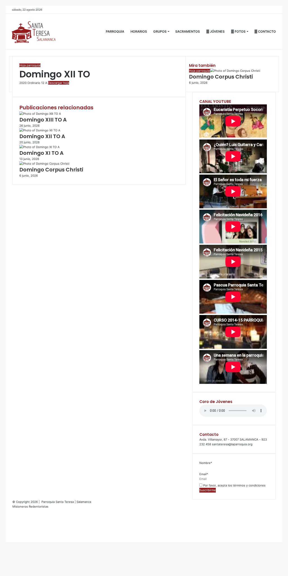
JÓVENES (217, 31)
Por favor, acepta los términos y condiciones (234, 485)
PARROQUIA (115, 31)
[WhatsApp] (21, 87)
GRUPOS (159, 31)
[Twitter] (20, 87)
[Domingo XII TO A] (39, 130)
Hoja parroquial (29, 65)
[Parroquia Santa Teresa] (33, 31)
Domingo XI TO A (41, 153)
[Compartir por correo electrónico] (22, 87)
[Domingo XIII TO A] (40, 113)
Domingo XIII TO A (43, 119)
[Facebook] (19, 87)
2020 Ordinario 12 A (33, 83)
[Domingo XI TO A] (39, 147)
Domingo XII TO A (42, 136)
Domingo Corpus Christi (51, 169)
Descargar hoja (58, 83)
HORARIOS (138, 31)
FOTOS (239, 31)
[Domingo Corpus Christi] (44, 163)
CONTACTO (266, 31)
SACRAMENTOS (187, 31)
